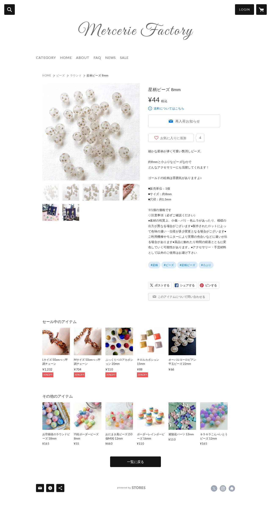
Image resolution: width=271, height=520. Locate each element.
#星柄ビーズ (187, 265)
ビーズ (60, 75)
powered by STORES (131, 487)
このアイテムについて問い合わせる (181, 296)
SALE (124, 57)
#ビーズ (169, 265)
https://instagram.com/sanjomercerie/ (223, 488)
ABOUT (82, 57)
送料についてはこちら (169, 108)
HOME (66, 57)
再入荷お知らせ (187, 121)
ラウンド (76, 75)
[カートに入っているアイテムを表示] (261, 9)
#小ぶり (206, 265)
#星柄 (154, 265)
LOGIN (244, 9)
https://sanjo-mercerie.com (232, 488)
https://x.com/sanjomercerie (214, 488)
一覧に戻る (135, 462)
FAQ (97, 57)
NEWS (110, 57)
